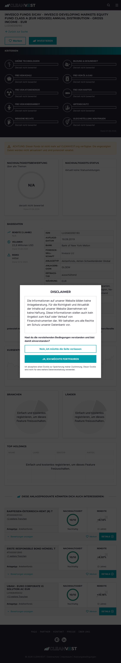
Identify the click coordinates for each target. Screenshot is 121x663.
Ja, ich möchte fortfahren (60, 358)
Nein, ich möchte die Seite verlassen (60, 348)
